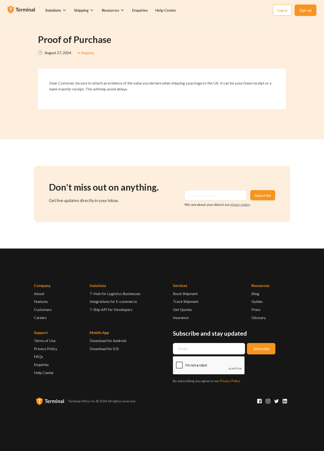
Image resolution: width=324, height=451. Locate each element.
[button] (56, 10)
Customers (43, 309)
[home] (22, 10)
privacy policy (240, 204)
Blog (255, 293)
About (39, 293)
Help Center (165, 10)
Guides (257, 301)
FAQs (38, 356)
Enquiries (140, 10)
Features (41, 301)
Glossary (258, 317)
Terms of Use (45, 340)
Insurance (181, 317)
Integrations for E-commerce (113, 301)
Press (255, 309)
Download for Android (108, 340)
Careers (40, 317)
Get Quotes (182, 309)
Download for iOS (104, 348)
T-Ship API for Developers (111, 309)
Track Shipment (186, 301)
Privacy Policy (45, 348)
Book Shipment (185, 293)
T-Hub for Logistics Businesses (115, 293)
